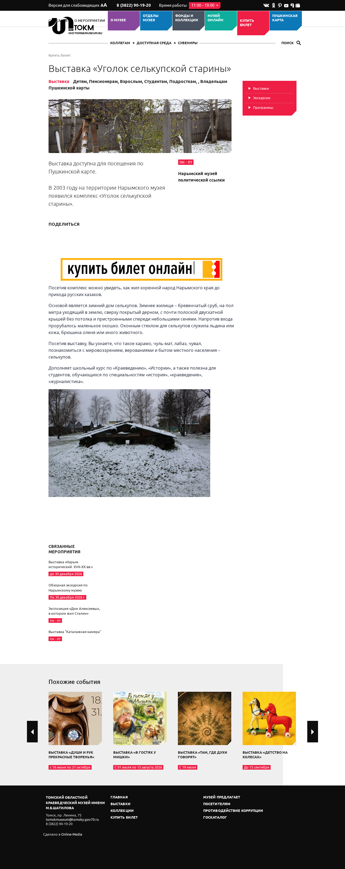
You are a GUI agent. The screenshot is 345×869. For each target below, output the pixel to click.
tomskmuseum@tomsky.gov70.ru (72, 819)
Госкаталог (215, 817)
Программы (263, 107)
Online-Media (71, 834)
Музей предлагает (221, 797)
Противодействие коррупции (233, 811)
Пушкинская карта (285, 18)
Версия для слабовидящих (78, 5)
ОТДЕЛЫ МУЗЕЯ (150, 18)
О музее (118, 20)
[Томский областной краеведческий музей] (76, 25)
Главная (119, 797)
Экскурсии (261, 98)
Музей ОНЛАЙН (215, 18)
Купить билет (247, 23)
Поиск (288, 43)
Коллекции (122, 811)
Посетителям (216, 804)
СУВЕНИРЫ (188, 43)
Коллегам (120, 43)
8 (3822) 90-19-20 (134, 5)
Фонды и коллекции (186, 18)
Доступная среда (154, 43)
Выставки (261, 88)
